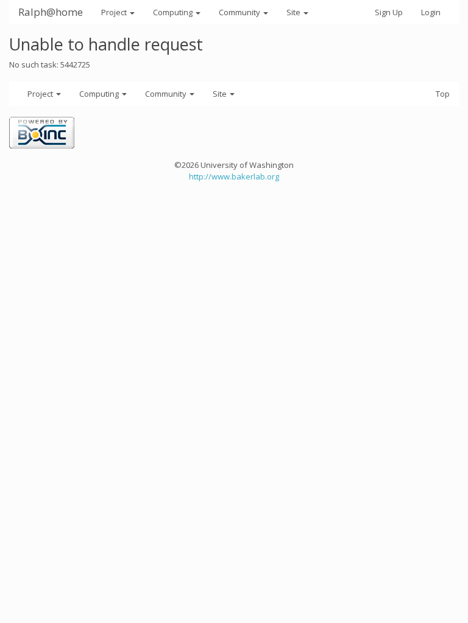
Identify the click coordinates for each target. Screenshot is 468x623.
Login (431, 12)
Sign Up (389, 12)
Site (294, 12)
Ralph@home (50, 12)
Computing (173, 12)
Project (115, 12)
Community (240, 12)
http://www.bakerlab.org (234, 176)
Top (443, 93)
